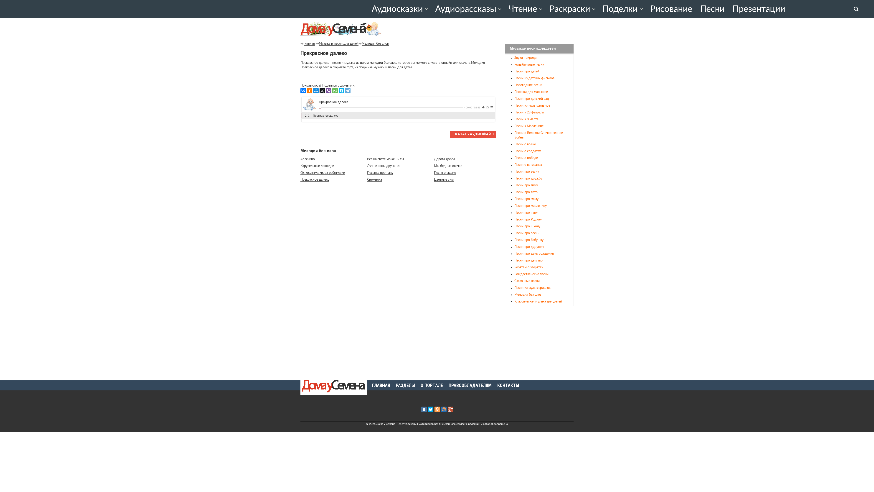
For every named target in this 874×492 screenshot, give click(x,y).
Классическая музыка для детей (538, 301)
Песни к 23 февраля (529, 112)
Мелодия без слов (375, 43)
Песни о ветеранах (528, 165)
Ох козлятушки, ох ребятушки (322, 172)
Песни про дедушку (529, 247)
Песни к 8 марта (526, 119)
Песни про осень (526, 233)
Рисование (671, 9)
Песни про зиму (526, 185)
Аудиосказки (397, 9)
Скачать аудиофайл (473, 134)
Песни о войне (525, 144)
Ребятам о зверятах (528, 267)
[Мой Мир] (316, 90)
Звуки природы (525, 57)
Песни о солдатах (527, 151)
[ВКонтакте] (303, 90)
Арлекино (307, 159)
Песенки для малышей (531, 92)
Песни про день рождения (534, 253)
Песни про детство (528, 260)
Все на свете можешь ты (385, 159)
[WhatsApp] (335, 90)
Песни (712, 9)
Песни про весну (526, 171)
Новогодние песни (528, 85)
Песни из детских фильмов (534, 78)
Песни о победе (526, 158)
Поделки (620, 9)
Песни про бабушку (529, 240)
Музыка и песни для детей (338, 43)
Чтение (522, 9)
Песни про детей (526, 71)
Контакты (508, 385)
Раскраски (569, 9)
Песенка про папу (380, 172)
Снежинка (374, 179)
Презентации (758, 9)
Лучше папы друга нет (384, 166)
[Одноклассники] (309, 90)
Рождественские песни (531, 274)
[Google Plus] (450, 409)
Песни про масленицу (530, 206)
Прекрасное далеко (314, 179)
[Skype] (341, 90)
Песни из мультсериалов (532, 288)
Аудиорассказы (465, 9)
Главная (309, 43)
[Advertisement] (539, 341)
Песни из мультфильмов (532, 105)
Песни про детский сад (531, 98)
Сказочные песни (527, 281)
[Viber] (328, 90)
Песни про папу (526, 212)
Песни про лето (526, 192)
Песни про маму (526, 199)
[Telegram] (348, 90)
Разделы (405, 385)
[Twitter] (430, 409)
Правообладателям (470, 385)
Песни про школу (527, 226)
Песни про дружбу (528, 178)
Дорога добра (444, 159)
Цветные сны (444, 179)
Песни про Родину (528, 219)
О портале (432, 385)
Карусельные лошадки (317, 166)
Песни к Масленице (529, 126)
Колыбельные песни (529, 64)
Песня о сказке (445, 172)
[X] (322, 90)
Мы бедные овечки (448, 166)
